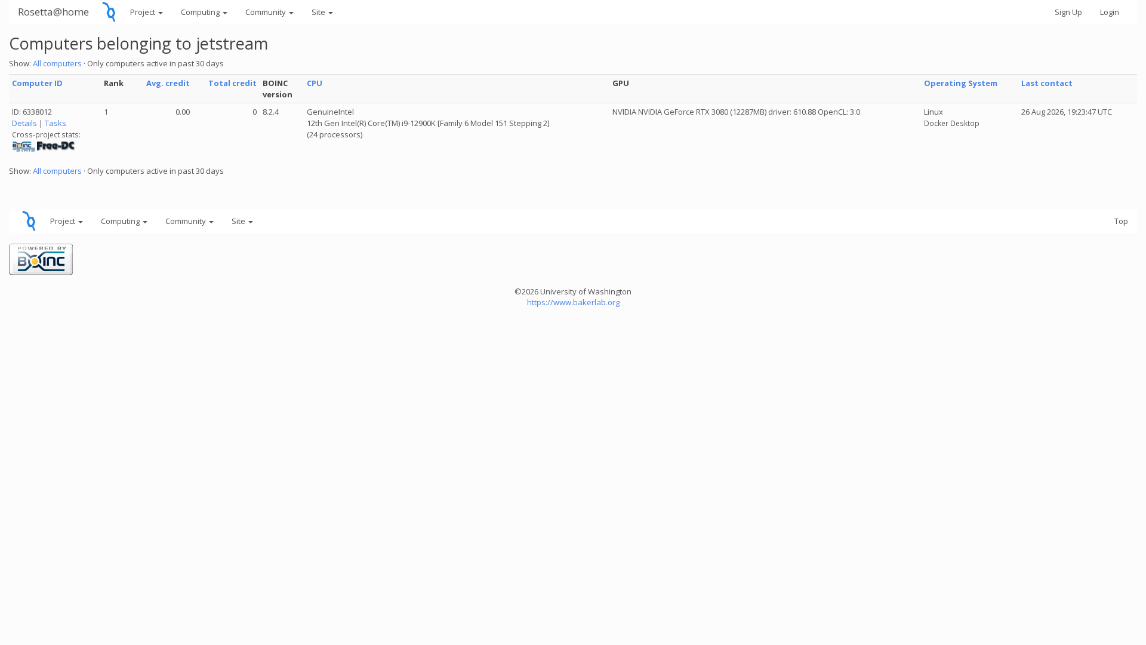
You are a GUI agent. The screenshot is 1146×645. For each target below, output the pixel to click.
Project (143, 12)
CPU (314, 83)
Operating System (960, 83)
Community (266, 12)
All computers (57, 63)
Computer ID (37, 83)
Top (1121, 221)
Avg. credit (168, 83)
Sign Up (1068, 12)
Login (1109, 12)
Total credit (232, 83)
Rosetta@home (53, 12)
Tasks (55, 123)
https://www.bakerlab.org (573, 302)
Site (319, 12)
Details (24, 123)
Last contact (1047, 83)
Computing (201, 12)
